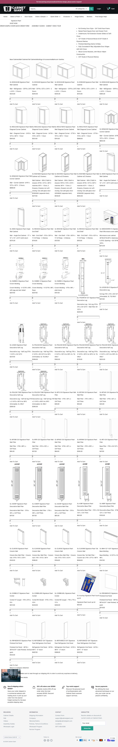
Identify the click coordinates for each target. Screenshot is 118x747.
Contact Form (59, 715)
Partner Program (34, 729)
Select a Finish (15, 16)
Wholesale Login (8, 726)
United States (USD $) (10, 737)
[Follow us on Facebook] (45, 740)
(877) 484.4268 (60, 726)
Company (32, 718)
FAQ (4, 718)
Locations (58, 724)
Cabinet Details (8, 715)
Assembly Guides (9, 724)
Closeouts (66, 16)
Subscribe (87, 728)
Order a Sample (40, 16)
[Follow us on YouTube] (51, 740)
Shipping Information (36, 715)
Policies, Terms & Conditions (38, 724)
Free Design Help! (101, 16)
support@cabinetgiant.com (64, 718)
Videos (5, 721)
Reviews (89, 16)
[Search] (91, 9)
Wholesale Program (35, 726)
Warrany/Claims (34, 721)
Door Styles (28, 16)
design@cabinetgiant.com (63, 721)
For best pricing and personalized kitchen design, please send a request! (59, 2)
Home (5, 16)
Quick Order (54, 16)
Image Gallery (79, 16)
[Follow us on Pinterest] (48, 740)
